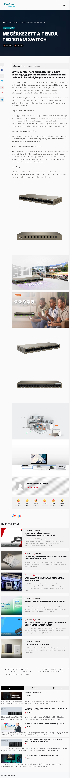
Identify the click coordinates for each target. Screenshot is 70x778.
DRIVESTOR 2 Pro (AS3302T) (33, 692)
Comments (58, 688)
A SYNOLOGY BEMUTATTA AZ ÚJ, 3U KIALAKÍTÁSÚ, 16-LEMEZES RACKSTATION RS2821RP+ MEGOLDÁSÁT (43, 740)
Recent (36, 688)
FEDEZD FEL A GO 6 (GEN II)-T (37, 644)
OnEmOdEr (8, 45)
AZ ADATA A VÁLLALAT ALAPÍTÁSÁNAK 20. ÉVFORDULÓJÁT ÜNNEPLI (45, 724)
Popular (13, 688)
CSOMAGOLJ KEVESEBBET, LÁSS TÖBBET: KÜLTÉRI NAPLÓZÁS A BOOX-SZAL (46, 557)
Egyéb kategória (8, 28)
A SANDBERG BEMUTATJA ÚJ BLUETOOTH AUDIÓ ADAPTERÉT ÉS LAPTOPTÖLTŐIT (45, 624)
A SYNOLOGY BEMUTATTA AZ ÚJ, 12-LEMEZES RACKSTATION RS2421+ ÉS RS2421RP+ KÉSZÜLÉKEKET (46, 708)
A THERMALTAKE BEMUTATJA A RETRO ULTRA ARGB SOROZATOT (44, 579)
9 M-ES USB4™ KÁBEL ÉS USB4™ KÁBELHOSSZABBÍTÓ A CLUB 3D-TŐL (40, 534)
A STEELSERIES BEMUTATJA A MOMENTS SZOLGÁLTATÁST (41, 755)
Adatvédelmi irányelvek (8, 775)
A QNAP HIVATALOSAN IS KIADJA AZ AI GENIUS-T (45, 602)
